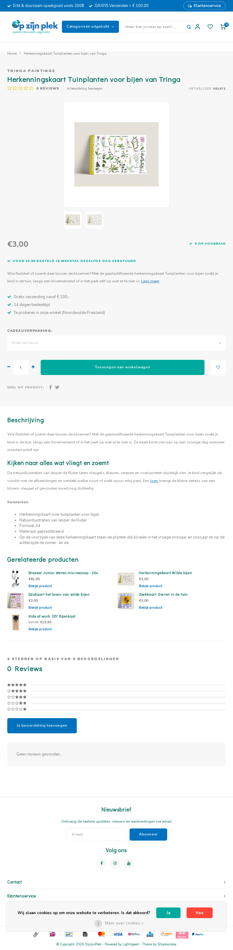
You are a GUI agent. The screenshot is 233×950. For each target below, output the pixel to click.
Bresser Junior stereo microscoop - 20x (63, 572)
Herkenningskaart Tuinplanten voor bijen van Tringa (65, 53)
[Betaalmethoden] (36, 934)
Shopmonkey (167, 944)
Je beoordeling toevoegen (85, 88)
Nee (200, 913)
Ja (168, 913)
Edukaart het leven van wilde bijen (59, 594)
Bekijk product (40, 586)
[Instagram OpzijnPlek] (115, 863)
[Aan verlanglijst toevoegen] (218, 367)
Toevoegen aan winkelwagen (122, 367)
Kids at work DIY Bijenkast (52, 616)
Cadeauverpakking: (29, 331)
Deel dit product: (25, 387)
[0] (223, 27)
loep (154, 480)
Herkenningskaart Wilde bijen (165, 572)
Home (12, 53)
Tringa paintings (31, 70)
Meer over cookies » (124, 923)
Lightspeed (131, 944)
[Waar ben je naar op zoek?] (189, 27)
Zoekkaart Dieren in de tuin (163, 594)
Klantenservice (207, 6)
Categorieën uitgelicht (88, 26)
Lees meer (150, 281)
